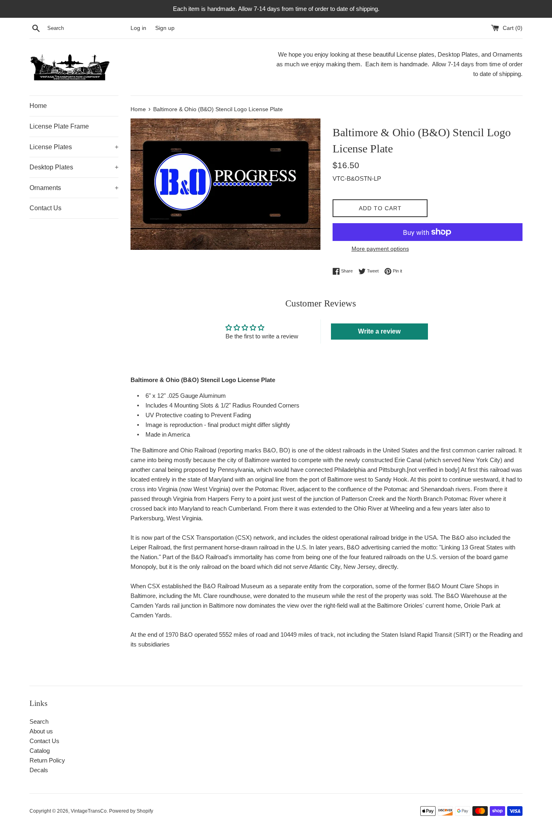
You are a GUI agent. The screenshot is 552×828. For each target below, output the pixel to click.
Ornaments (73, 187)
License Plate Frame (59, 126)
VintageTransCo (89, 811)
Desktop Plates (73, 167)
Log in (138, 28)
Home (38, 105)
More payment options (380, 248)
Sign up (165, 28)
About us (41, 731)
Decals (38, 770)
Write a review (379, 331)
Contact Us (45, 208)
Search (38, 721)
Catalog (39, 750)
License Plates (73, 147)
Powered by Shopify (131, 811)
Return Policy (47, 760)
